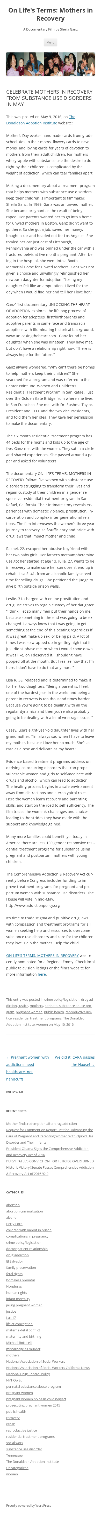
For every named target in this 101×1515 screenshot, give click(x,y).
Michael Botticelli (19, 1342)
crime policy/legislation (62, 999)
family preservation (21, 1267)
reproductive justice (21, 1430)
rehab (10, 1424)
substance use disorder (24, 1449)
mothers (36, 1005)
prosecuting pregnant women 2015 (33, 1405)
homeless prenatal (20, 1280)
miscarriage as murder (23, 1349)
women (42, 1024)
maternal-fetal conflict (23, 1330)
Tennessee (14, 1455)
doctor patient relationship (27, 1248)
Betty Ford (14, 1223)
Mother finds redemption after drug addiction (41, 1123)
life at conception (19, 1323)
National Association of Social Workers (35, 1361)
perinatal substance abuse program (33, 1386)
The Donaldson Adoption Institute (32, 1461)
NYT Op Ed (14, 1380)
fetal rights (14, 1273)
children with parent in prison (29, 1230)
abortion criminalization (24, 1211)
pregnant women (29, 1012)
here (42, 974)
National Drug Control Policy (28, 1374)
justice (23, 1005)
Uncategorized (17, 1467)
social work (14, 1442)
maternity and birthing (23, 1336)
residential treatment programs (37, 1018)
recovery (13, 1417)
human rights (16, 1292)
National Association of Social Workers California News (48, 1367)
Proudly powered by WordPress (28, 1505)
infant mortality (18, 1298)
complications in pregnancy (27, 1236)
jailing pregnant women (24, 1305)
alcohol (11, 1217)
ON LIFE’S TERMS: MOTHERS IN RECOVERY (42, 955)
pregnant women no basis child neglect (36, 1399)
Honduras (14, 1286)
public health (54, 1012)
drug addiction (17, 1255)
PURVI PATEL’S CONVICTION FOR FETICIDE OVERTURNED (50, 1161)
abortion (13, 1205)
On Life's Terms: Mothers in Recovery (50, 14)
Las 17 (11, 1317)
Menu (50, 42)
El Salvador (14, 1261)
